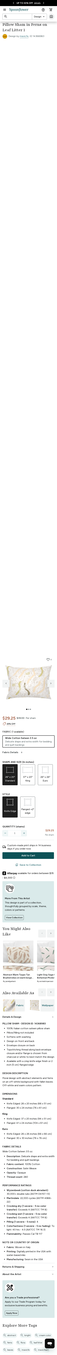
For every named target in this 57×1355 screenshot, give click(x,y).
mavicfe (24, 36)
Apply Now (11, 1313)
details (37, 3)
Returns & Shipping (28, 1266)
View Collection (14, 917)
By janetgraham (9, 981)
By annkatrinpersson (45, 981)
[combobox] (39, 17)
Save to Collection (28, 865)
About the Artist (28, 1274)
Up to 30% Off (25, 3)
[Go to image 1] (26, 709)
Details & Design (28, 1017)
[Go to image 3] (30, 709)
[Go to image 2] (28, 709)
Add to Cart (28, 855)
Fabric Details (12, 752)
